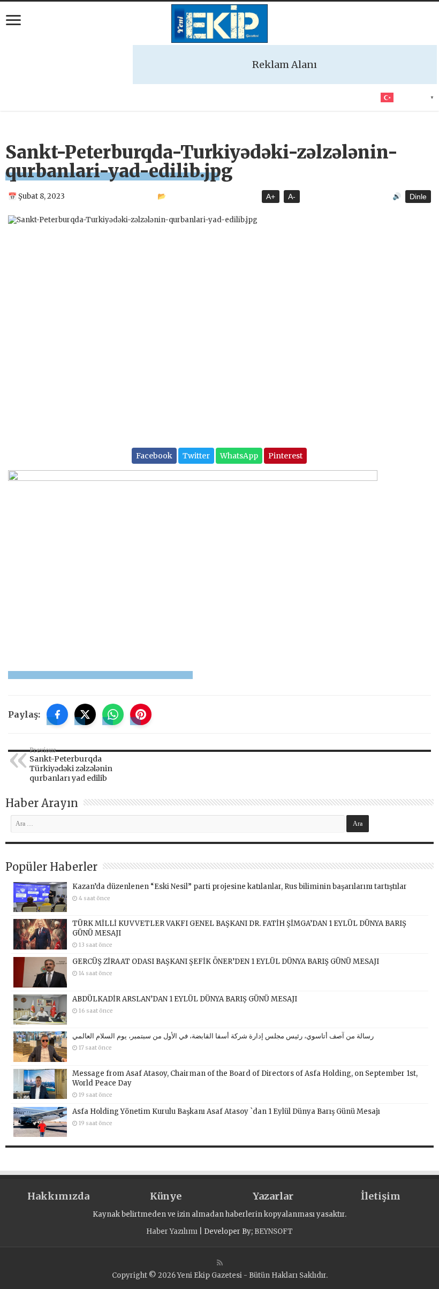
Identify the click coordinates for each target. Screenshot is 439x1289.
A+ (270, 196)
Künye (165, 1196)
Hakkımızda (58, 1196)
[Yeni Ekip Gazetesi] (219, 23)
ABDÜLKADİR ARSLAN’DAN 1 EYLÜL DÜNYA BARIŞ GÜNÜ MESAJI (184, 999)
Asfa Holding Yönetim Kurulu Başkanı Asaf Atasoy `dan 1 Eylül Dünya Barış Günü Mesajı (226, 1111)
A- (292, 196)
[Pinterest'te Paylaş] (141, 714)
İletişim (380, 1196)
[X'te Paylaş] (85, 714)
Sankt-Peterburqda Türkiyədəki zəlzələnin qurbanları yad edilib (70, 765)
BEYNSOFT (273, 1231)
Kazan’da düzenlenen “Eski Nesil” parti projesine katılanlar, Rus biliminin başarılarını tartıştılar (239, 886)
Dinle (418, 196)
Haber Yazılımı (172, 1231)
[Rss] (220, 1262)
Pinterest (285, 456)
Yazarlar (273, 1196)
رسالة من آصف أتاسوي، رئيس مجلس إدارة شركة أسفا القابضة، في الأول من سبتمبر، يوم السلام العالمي (223, 1036)
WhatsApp (239, 456)
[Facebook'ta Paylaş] (57, 714)
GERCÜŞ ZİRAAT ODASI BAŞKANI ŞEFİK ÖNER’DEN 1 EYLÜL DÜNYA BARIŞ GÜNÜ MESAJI (225, 961)
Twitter (196, 456)
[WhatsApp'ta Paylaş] (113, 714)
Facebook (154, 456)
